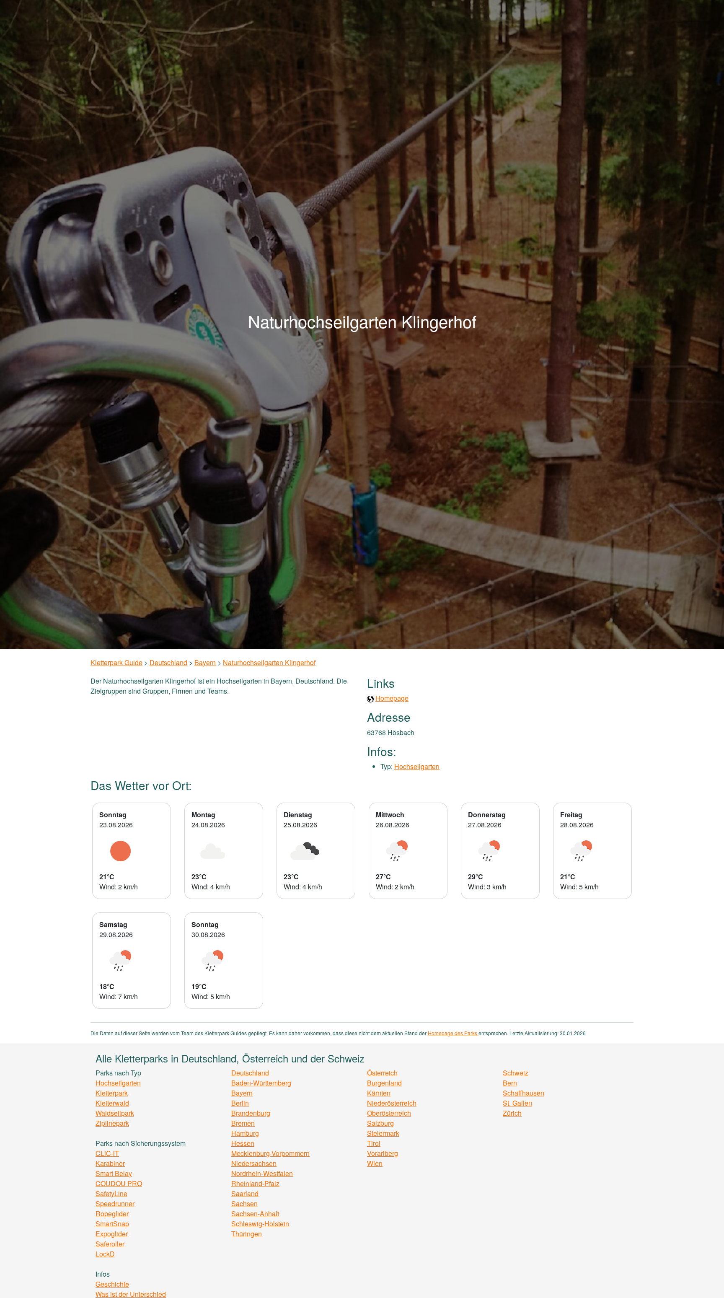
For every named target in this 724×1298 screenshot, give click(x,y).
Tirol (373, 1143)
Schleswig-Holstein (260, 1223)
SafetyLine (111, 1193)
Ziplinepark (112, 1123)
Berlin (240, 1103)
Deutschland (168, 662)
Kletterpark (112, 1093)
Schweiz (515, 1073)
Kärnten (378, 1093)
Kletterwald (112, 1103)
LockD (105, 1254)
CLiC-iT (107, 1153)
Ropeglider (112, 1213)
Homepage (392, 698)
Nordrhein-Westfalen (262, 1173)
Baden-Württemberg (261, 1083)
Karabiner (110, 1163)
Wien (375, 1163)
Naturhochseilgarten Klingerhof (269, 662)
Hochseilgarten (417, 766)
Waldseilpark (115, 1113)
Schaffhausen (523, 1093)
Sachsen (244, 1203)
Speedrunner (115, 1203)
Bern (510, 1083)
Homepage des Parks (453, 1032)
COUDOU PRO (119, 1183)
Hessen (242, 1143)
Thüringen (246, 1233)
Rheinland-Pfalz (255, 1183)
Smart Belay (114, 1173)
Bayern (205, 662)
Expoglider (112, 1233)
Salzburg (380, 1123)
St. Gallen (517, 1103)
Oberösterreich (389, 1113)
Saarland (245, 1193)
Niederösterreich (391, 1103)
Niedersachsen (254, 1163)
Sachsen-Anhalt (255, 1213)
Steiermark (383, 1133)
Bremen (243, 1123)
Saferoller (110, 1244)
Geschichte (112, 1284)
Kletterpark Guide (116, 662)
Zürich (512, 1113)
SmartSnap (112, 1223)
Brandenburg (250, 1113)
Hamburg (245, 1133)
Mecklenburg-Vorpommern (270, 1153)
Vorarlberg (382, 1153)
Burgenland (384, 1083)
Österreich (382, 1073)
